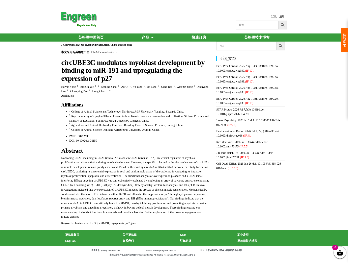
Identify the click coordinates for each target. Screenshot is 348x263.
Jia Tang (151, 86)
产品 (145, 37)
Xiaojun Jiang (185, 86)
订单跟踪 (185, 240)
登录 (274, 16)
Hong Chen (98, 91)
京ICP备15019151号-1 (184, 255)
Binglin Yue (87, 86)
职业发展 (243, 234)
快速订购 (199, 37)
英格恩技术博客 (257, 37)
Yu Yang (137, 86)
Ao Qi (124, 86)
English (70, 240)
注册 (282, 16)
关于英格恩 (130, 234)
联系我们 (128, 240)
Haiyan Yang (68, 86)
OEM (183, 234)
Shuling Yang (109, 86)
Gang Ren (166, 86)
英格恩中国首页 (91, 37)
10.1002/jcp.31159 (86, 140)
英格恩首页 (72, 234)
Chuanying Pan (79, 91)
